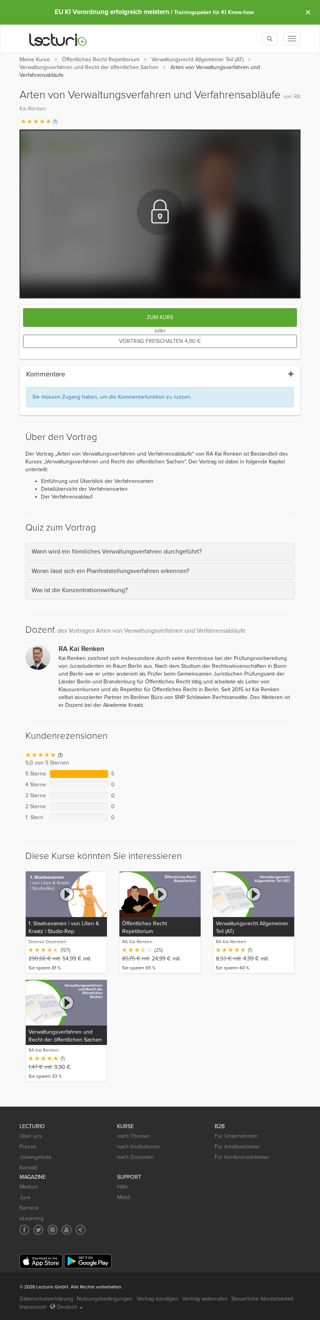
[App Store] (41, 1261)
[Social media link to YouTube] (66, 1230)
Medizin (29, 1186)
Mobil (123, 1197)
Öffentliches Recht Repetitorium (100, 59)
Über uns (31, 1136)
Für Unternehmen (236, 1136)
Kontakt (28, 1167)
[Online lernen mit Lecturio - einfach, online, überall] (58, 38)
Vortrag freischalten (160, 341)
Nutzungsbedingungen (105, 1298)
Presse (28, 1146)
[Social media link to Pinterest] (52, 1230)
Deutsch (67, 1307)
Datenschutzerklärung (46, 1298)
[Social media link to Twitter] (38, 1230)
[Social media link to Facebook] (24, 1230)
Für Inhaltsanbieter (237, 1146)
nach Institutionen (138, 1146)
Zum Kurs (160, 317)
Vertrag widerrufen (205, 1298)
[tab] (160, 551)
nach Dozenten (135, 1157)
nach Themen (133, 1136)
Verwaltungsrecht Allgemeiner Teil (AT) (197, 59)
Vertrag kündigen (157, 1298)
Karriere (29, 1208)
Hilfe (122, 1186)
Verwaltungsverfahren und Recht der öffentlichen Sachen (89, 67)
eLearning (32, 1218)
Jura (25, 1197)
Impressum (33, 1307)
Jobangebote (36, 1157)
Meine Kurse (35, 59)
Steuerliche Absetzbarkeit (262, 1298)
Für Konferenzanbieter (242, 1157)
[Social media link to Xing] (80, 1230)
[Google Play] (88, 1261)
